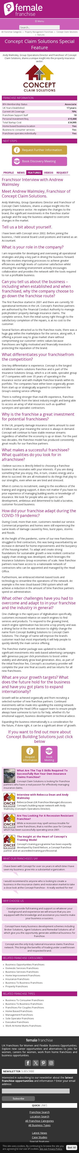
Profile (8, 172)
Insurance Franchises (17, 979)
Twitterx (36, 1063)
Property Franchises (17, 986)
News (21, 172)
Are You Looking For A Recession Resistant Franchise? (45, 817)
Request (62, 172)
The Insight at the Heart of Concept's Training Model (42, 838)
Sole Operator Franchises (20, 1018)
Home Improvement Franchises (23, 975)
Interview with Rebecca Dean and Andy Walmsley (43, 796)
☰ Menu (39, 21)
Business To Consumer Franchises (25, 1000)
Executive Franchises (17, 1022)
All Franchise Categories (11, 32)
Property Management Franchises (39, 32)
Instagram (51, 1063)
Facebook (28, 1063)
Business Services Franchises (22, 971)
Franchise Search (39, 1112)
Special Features (39, 1141)
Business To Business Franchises (24, 982)
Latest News (39, 1133)
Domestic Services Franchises (22, 968)
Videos (48, 172)
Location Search (39, 1116)
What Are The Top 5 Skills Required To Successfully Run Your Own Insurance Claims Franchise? (42, 774)
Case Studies (39, 1137)
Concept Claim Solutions (67, 32)
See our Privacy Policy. (51, 1148)
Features (40, 35)
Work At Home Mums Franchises (23, 1025)
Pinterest (43, 1063)
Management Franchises (19, 1014)
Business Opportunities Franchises (25, 964)
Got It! (72, 1147)
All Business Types (39, 1125)
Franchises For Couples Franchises (25, 1007)
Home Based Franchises (19, 1011)
